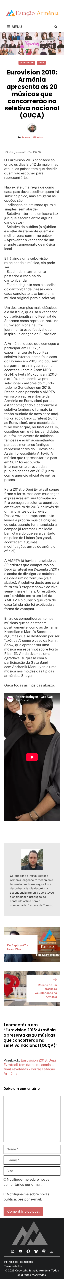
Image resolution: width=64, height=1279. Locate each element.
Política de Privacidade (18, 1261)
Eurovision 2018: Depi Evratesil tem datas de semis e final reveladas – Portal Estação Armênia (30, 1067)
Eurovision (27, 63)
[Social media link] (12, 1251)
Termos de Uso (13, 1266)
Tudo (41, 63)
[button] (56, 26)
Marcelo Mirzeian (32, 137)
